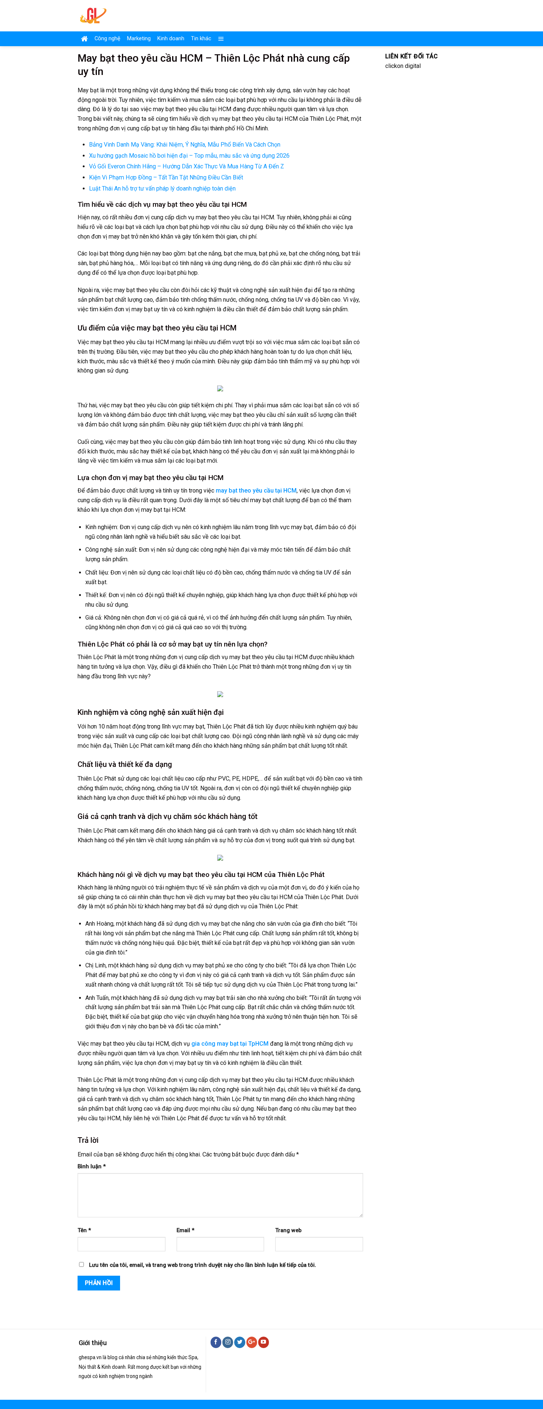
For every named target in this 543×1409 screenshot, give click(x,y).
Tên (84, 1230)
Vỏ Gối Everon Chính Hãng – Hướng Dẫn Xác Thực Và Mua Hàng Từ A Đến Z (186, 166)
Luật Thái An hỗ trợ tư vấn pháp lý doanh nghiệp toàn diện (162, 188)
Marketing (139, 38)
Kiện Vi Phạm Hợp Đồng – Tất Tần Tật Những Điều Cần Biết (166, 177)
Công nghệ (107, 38)
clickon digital (403, 65)
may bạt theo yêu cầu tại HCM (256, 490)
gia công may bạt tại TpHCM (230, 1043)
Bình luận (92, 1166)
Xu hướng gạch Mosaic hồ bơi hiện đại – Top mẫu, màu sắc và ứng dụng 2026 (189, 155)
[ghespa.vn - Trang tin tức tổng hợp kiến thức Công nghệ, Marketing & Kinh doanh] (123, 15)
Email (185, 1230)
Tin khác (201, 38)
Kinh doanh (170, 38)
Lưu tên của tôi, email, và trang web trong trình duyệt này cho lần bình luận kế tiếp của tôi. (202, 1265)
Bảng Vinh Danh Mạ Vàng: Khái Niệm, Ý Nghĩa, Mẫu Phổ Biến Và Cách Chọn (184, 144)
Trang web (288, 1230)
